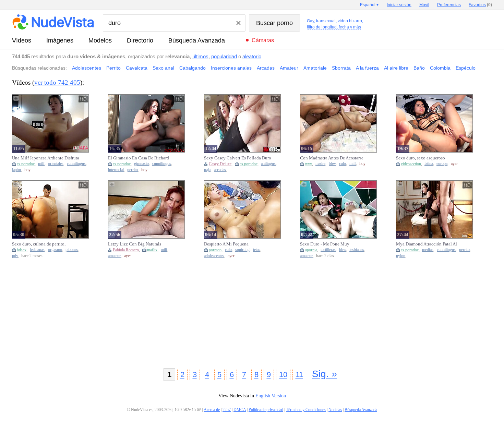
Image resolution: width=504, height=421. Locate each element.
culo (342, 163)
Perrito (113, 68)
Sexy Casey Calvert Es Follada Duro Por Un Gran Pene (237, 158)
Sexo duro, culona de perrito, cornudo (38, 244)
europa (441, 163)
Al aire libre (396, 68)
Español (367, 4)
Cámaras (263, 40)
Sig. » (324, 374)
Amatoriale (315, 68)
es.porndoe (26, 163)
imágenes (59, 40)
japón (16, 170)
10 (283, 374)
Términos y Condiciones (306, 409)
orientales (55, 163)
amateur (114, 256)
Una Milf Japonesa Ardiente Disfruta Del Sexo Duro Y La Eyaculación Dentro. (45, 158)
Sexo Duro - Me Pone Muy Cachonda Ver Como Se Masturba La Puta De (331, 244)
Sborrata (341, 68)
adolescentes (214, 256)
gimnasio (141, 163)
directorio (140, 40)
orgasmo (55, 250)
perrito (132, 170)
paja (207, 170)
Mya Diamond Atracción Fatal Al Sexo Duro (426, 244)
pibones (71, 250)
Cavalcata (136, 68)
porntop (215, 250)
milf (41, 163)
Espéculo (466, 68)
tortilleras (328, 250)
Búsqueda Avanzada (196, 40)
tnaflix (152, 250)
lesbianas (37, 250)
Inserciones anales (231, 68)
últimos (200, 56)
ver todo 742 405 (57, 82)
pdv (15, 256)
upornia (311, 250)
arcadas (220, 170)
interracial (116, 170)
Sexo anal (163, 68)
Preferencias (449, 4)
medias (427, 250)
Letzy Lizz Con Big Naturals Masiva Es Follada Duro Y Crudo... (140, 244)
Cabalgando (192, 68)
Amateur (289, 68)
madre (320, 163)
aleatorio (251, 56)
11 (299, 374)
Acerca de (212, 409)
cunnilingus (76, 163)
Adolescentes (86, 68)
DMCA (239, 409)
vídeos (21, 40)
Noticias (335, 409)
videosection (411, 163)
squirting (242, 250)
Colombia (440, 68)
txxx (308, 163)
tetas (256, 250)
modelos (100, 40)
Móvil (424, 4)
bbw (332, 163)
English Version (270, 395)
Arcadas (266, 68)
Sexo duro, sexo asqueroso (420, 157)
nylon (400, 256)
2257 (227, 409)
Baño (419, 68)
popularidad (224, 56)
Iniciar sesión (399, 4)
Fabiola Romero (126, 250)
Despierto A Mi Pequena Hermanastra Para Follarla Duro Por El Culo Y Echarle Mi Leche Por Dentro (236, 244)
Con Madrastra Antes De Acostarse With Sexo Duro (331, 158)
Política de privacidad (266, 409)
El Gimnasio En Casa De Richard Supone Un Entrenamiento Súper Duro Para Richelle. (138, 158)
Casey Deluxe (220, 163)
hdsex (21, 250)
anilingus (268, 163)
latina (428, 163)
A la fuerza (367, 68)
